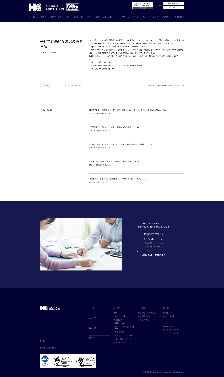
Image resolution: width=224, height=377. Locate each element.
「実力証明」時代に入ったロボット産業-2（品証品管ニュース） (114, 127)
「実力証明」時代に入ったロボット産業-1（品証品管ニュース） (114, 161)
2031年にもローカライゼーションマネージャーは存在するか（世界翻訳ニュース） (121, 144)
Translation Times (166, 85)
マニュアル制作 (93, 17)
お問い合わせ (173, 7)
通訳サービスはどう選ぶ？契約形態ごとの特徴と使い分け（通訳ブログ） (118, 179)
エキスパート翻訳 (121, 316)
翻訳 (42, 17)
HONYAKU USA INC (48, 348)
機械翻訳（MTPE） (121, 323)
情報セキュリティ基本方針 (171, 330)
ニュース (145, 17)
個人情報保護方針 (168, 326)
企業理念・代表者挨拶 (147, 313)
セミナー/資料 (173, 3)
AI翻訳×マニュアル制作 (123, 335)
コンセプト (33, 17)
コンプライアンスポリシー (171, 333)
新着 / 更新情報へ (75, 85)
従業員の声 (167, 313)
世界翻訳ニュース (55, 52)
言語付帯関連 (119, 332)
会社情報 (165, 17)
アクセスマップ (144, 320)
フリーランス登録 (170, 316)
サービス (117, 308)
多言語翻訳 (118, 320)
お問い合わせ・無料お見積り (153, 255)
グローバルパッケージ (130, 17)
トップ (91, 308)
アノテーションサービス (74, 17)
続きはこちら (179, 85)
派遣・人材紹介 (109, 17)
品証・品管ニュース (105, 113)
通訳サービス (56, 17)
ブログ (155, 17)
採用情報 (178, 17)
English (159, 5)
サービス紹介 (103, 182)
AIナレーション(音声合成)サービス (124, 327)
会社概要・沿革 (144, 316)
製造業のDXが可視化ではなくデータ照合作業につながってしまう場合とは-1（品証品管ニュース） (128, 110)
